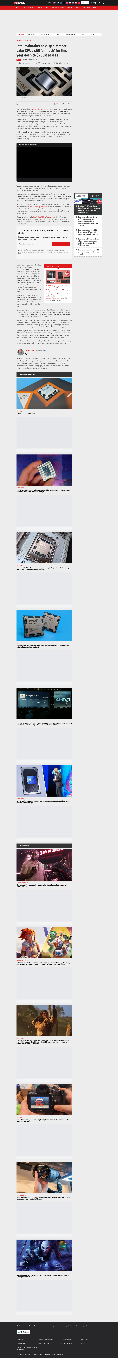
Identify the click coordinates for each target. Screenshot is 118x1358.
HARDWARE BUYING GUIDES (81, 195)
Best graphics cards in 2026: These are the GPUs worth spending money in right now (88, 232)
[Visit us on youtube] (70, 3)
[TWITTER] (26, 354)
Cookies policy (21, 1343)
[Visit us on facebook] (61, 3)
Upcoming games (70, 34)
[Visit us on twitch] (73, 3)
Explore (95, 8)
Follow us (58, 104)
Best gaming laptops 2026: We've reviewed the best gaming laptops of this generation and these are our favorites (88, 221)
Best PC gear (32, 34)
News (19, 60)
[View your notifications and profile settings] (99, 3)
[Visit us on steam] (58, 3)
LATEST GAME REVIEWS (95, 195)
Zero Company (45, 34)
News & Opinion (43, 8)
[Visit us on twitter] (64, 3)
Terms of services (40, 249)
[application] (44, 162)
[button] (103, 3)
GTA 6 (57, 34)
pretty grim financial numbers (42, 109)
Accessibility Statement (66, 1343)
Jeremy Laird (28, 60)
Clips (82, 34)
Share (21, 104)
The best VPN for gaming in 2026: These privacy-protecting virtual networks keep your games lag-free (89, 209)
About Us (20, 1339)
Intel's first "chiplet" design (42, 217)
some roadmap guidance (38, 207)
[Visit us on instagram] (67, 3)
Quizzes (91, 34)
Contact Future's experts (45, 1339)
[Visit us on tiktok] (79, 3)
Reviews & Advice (58, 8)
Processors (28, 40)
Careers (82, 1343)
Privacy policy (84, 1339)
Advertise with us (43, 1343)
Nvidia (54, 327)
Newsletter (86, 8)
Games (23, 8)
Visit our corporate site (83, 1326)
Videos (77, 8)
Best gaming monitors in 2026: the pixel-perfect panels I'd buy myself (88, 252)
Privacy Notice (22, 250)
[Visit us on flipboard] (76, 3)
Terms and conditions (65, 1339)
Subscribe (85, 3)
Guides (69, 8)
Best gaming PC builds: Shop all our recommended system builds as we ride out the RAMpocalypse (88, 242)
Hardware (31, 8)
